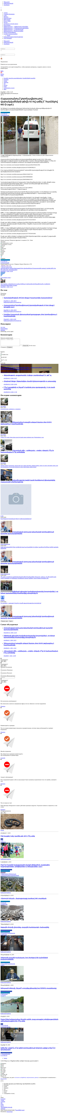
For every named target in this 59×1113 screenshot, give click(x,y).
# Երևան (3, 903)
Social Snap (10, 1111)
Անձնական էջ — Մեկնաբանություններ (16, 28)
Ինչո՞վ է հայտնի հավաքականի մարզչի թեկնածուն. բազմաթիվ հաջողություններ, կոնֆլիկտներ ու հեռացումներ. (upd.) (25, 865)
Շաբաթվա (4, 328)
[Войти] (1, 72)
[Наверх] (2, 1081)
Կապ (8, 35)
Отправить (9, 347)
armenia (2, 600)
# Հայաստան (5, 115)
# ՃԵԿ (2, 965)
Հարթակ (6, 5)
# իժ (2, 840)
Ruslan (2, 830)
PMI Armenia (7, 19)
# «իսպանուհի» (5, 1054)
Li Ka (2, 516)
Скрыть (11, 621)
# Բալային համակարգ (8, 933)
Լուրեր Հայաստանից (10, 34)
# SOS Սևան (4, 1025)
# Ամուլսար (4, 994)
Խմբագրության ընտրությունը (13, 36)
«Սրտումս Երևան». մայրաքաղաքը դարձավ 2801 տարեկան (23, 898)
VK (10, 265)
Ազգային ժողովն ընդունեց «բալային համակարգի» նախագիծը (25, 927)
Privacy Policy (7, 21)
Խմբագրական (8, 3)
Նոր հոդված (8, 38)
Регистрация (7, 25)
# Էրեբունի (4, 904)
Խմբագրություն (6, 859)
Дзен (7, 265)
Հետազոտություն (6, 869)
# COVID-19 (4, 114)
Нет (5, 661)
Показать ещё (4, 621)
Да (1, 661)
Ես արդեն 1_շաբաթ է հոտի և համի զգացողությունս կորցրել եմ (21, 603)
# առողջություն (5, 1027)
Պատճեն (19, 1110)
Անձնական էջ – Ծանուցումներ (13, 31)
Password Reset (7, 18)
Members (6, 17)
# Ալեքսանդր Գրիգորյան (8, 874)
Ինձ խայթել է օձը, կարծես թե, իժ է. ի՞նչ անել (18, 836)
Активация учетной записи (11, 23)
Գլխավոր (7, 2)
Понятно (3, 706)
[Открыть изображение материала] (29, 153)
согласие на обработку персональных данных (26, 1077)
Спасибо (3, 758)
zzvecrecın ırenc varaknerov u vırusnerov (11, 409)
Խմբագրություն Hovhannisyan (9, 93)
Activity (6, 12)
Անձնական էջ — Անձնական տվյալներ (16, 26)
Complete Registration (9, 14)
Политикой (4, 1079)
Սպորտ (3, 872)
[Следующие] (4, 813)
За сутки (3, 327)
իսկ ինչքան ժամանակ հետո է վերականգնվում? (16, 518)
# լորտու (3, 842)
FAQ (2, 839)
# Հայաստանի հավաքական (10, 875)
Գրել (2, 71)
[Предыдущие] (2, 813)
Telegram (3, 265)
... (1, 7)
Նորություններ (5, 112)
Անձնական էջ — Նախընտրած (13, 29)
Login (5, 15)
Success (6, 22)
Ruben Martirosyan (5, 544)
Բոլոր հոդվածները (10, 32)
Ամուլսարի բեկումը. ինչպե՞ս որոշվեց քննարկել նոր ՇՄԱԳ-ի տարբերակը (29, 988)
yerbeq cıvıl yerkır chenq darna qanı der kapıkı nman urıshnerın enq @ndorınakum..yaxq (22, 437)
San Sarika (3, 406)
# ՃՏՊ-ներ (4, 934)
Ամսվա (3, 330)
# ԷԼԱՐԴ (3, 995)
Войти (2, 74)
